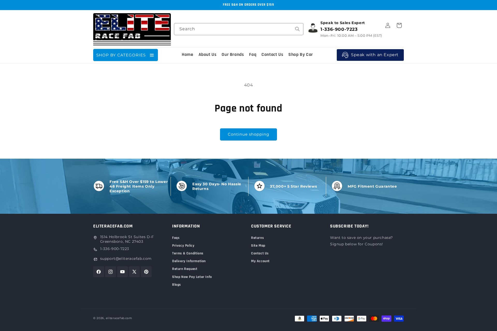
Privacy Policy (183, 245)
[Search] (297, 29)
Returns (257, 238)
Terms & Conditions (187, 253)
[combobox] (238, 29)
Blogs (176, 284)
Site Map (258, 245)
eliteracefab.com (119, 318)
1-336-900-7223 (114, 248)
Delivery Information (189, 261)
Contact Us (260, 253)
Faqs (175, 238)
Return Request (184, 269)
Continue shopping (248, 134)
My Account (260, 261)
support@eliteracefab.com (126, 258)
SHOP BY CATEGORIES (121, 55)
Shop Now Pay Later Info (192, 277)
